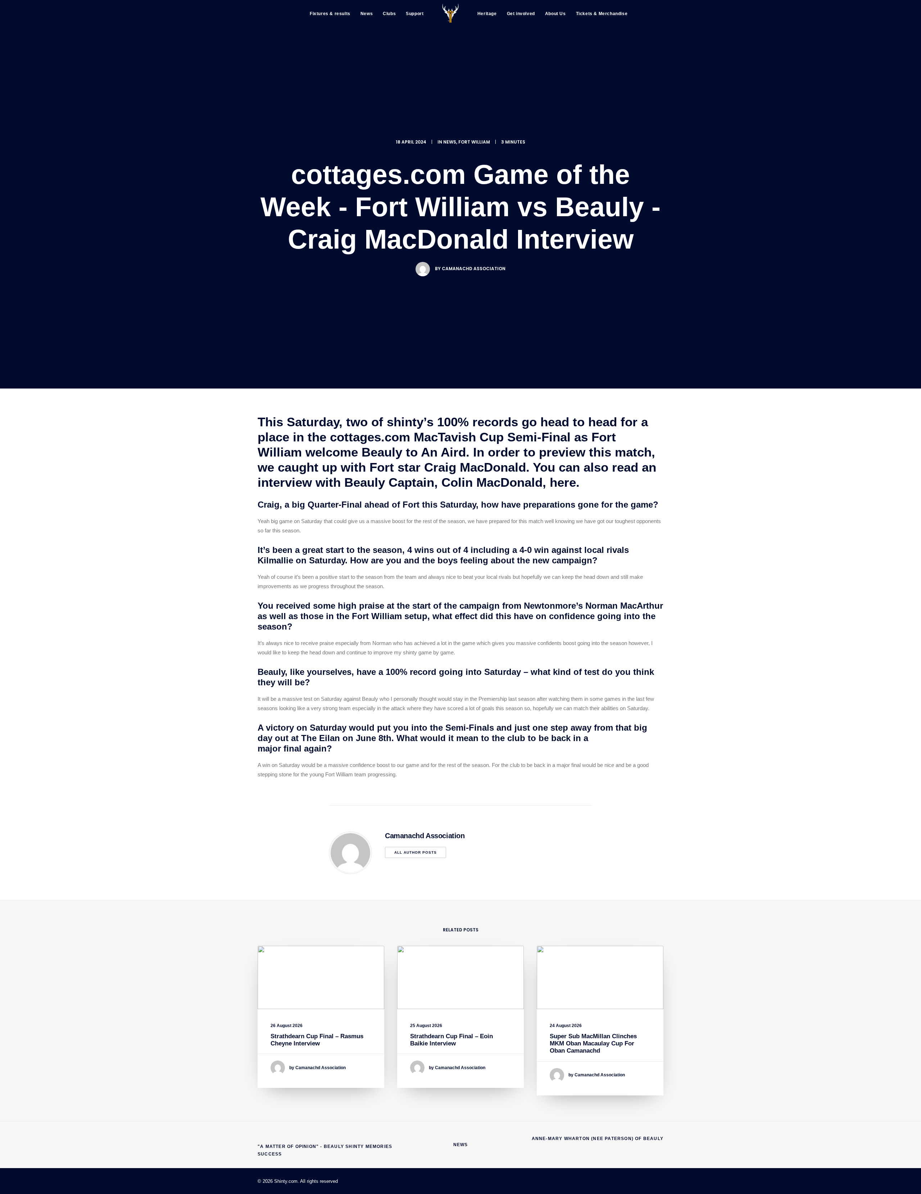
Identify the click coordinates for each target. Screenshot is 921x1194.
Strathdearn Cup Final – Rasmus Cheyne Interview (317, 1040)
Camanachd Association (473, 268)
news (449, 142)
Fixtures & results (330, 13)
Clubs (389, 13)
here (563, 482)
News (366, 13)
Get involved (521, 13)
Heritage (487, 13)
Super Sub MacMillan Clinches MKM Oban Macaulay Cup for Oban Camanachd (593, 1043)
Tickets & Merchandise (602, 13)
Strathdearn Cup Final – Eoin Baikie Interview (451, 1040)
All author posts (415, 852)
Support (414, 13)
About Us (555, 13)
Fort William (474, 142)
